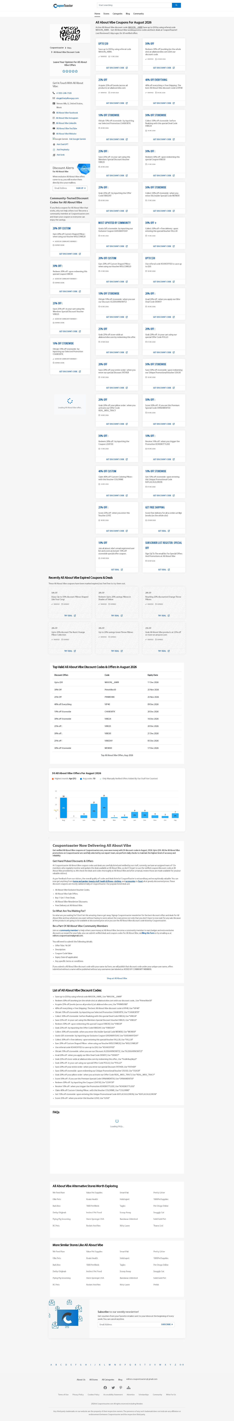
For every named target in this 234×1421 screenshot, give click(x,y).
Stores (106, 14)
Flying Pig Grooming (62, 1219)
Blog (128, 14)
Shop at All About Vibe (117, 978)
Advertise (131, 1395)
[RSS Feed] (128, 1388)
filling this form (148, 933)
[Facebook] (106, 1388)
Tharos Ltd (158, 1226)
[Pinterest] (121, 1388)
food (140, 882)
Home (97, 14)
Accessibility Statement (113, 1395)
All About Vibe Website (66, 134)
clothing (117, 882)
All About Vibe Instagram (67, 118)
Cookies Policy (93, 1395)
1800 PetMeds (92, 1206)
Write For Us (171, 1395)
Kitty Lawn (125, 1226)
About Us (81, 1380)
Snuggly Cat (158, 1213)
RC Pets (56, 1226)
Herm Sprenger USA (95, 1219)
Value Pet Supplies (94, 1193)
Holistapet (124, 1199)
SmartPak (124, 1193)
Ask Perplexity (63, 150)
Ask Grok (60, 155)
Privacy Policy (78, 1395)
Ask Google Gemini (77, 139)
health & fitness (106, 882)
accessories (130, 882)
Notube (139, 1404)
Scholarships (144, 1395)
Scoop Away (125, 1213)
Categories (117, 14)
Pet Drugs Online (160, 1206)
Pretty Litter (159, 1193)
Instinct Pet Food (94, 1213)
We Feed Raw (59, 1193)
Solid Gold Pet (159, 1219)
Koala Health (92, 1199)
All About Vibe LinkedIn (66, 123)
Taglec (123, 1206)
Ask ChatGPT (62, 144)
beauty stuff (94, 882)
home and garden (80, 882)
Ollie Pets (57, 1199)
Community (138, 14)
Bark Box (56, 1206)
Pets (69, 48)
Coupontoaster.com (105, 1404)
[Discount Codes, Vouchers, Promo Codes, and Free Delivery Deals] (63, 6)
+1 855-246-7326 (64, 93)
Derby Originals (59, 1213)
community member (69, 931)
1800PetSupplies (160, 1199)
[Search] (176, 5)
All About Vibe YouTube (66, 129)
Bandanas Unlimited (129, 1219)
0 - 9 (181, 1365)
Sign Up (80, 188)
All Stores (93, 1380)
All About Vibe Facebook (67, 113)
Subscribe (166, 1324)
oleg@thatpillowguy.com (67, 98)
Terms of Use (63, 1395)
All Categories (108, 1380)
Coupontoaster (57, 48)
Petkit (156, 1285)
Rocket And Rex (93, 1226)
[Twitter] (114, 1388)
